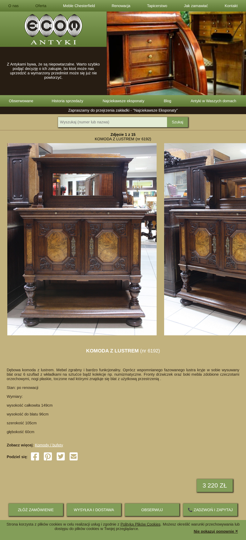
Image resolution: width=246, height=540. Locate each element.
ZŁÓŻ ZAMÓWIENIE (36, 510)
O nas (13, 6)
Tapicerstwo (157, 6)
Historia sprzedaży (67, 101)
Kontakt (231, 6)
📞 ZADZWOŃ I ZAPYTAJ (210, 510)
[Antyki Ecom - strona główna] (53, 29)
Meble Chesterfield (79, 6)
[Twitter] (60, 460)
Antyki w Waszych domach (213, 101)
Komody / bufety (49, 445)
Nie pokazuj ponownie (216, 531)
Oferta (40, 6)
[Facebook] (35, 460)
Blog (167, 101)
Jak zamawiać (196, 6)
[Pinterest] (47, 460)
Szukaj (177, 122)
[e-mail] (73, 460)
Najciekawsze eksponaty (123, 101)
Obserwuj (152, 510)
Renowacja (121, 6)
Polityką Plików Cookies (140, 524)
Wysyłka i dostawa (94, 510)
